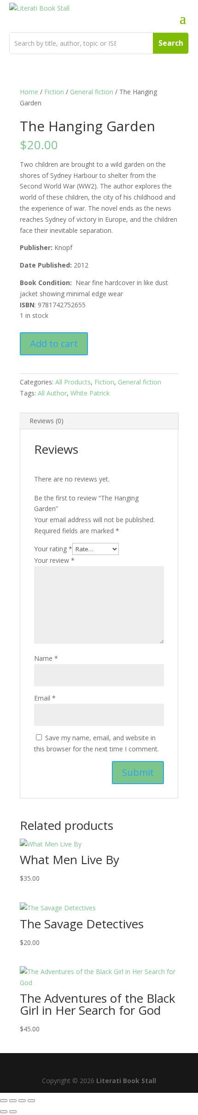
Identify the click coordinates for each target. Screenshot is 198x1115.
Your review (54, 560)
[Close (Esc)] (31, 1100)
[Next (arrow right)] (13, 1111)
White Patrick (90, 393)
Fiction (54, 91)
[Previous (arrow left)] (3, 1111)
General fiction (91, 91)
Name (46, 658)
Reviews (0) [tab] (46, 420)
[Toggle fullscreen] (13, 1100)
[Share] (22, 1100)
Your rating (53, 548)
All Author (52, 393)
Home (29, 91)
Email (45, 698)
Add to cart (54, 343)
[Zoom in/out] (3, 1100)
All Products (73, 382)
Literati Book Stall (126, 1080)
